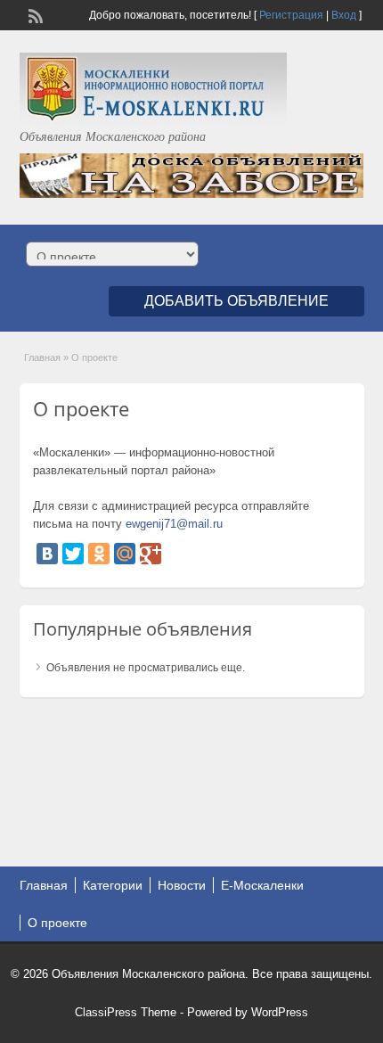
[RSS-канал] (34, 14)
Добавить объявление (236, 300)
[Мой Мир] (124, 553)
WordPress (279, 1012)
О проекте (57, 923)
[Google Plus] (150, 553)
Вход (343, 15)
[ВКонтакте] (47, 553)
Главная (42, 357)
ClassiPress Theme (125, 1012)
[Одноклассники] (99, 553)
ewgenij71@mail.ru (174, 523)
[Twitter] (73, 553)
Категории (113, 885)
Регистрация (291, 15)
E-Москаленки (262, 885)
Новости (182, 885)
